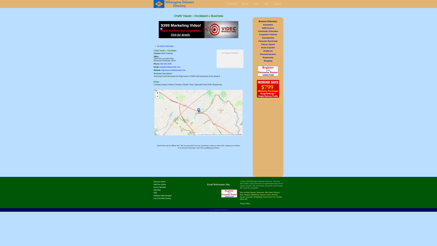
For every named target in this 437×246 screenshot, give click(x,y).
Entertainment (268, 38)
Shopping (268, 61)
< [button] (161, 29)
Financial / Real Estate (268, 41)
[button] (198, 110)
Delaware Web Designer (163, 196)
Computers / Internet (268, 35)
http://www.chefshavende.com (173, 70)
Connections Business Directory (207, 134)
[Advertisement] (268, 138)
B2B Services (268, 28)
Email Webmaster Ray (218, 184)
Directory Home (159, 182)
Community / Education (268, 31)
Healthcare (268, 51)
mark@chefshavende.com (169, 67)
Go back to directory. (165, 46)
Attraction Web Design (221, 209)
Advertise (157, 190)
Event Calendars (160, 187)
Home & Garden (268, 48)
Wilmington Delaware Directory (174, 4)
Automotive (268, 25)
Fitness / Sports (268, 44)
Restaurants (268, 58)
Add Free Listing (160, 184)
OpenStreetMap (230, 134)
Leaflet (220, 134)
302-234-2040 (166, 64)
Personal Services (268, 54)
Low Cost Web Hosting (162, 198)
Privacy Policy (245, 203)
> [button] (235, 29)
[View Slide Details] (198, 29)
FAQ (155, 193)
